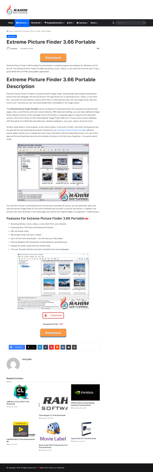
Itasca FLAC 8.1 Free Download (83, 438)
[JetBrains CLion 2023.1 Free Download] (21, 391)
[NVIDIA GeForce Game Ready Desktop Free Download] (85, 392)
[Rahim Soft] (17, 9)
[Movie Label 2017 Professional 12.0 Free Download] (53, 432)
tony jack (14, 48)
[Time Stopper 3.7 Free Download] (53, 398)
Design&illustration (54, 23)
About (93, 23)
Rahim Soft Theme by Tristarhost (52, 468)
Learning (82, 23)
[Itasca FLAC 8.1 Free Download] (85, 429)
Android (36, 23)
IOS (70, 23)
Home (10, 23)
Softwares (22, 23)
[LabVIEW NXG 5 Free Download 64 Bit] (21, 429)
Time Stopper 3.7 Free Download (52, 415)
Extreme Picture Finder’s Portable (71, 130)
